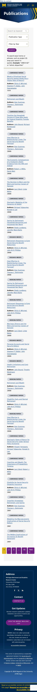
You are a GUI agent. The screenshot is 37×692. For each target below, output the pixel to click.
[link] (12, 5)
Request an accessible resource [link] (22, 687)
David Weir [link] (11, 171)
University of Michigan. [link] (26, 658)
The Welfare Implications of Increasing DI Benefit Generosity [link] (17, 537)
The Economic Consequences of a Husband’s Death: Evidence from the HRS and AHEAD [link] (18, 163)
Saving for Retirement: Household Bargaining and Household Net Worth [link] (17, 223)
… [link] (18, 549)
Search (28, 5)
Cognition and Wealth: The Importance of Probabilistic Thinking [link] (17, 464)
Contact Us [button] (18, 601)
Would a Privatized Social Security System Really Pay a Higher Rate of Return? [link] (17, 78)
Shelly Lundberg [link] (20, 228)
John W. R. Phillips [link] (14, 250)
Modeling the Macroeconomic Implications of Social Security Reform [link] (18, 521)
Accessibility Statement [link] (26, 690)
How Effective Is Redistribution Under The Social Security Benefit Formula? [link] (16, 141)
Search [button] (12, 50)
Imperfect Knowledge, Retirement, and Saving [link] (15, 502)
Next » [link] (31, 550)
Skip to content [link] (5, 1)
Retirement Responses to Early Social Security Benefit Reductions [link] (18, 243)
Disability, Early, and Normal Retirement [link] (17, 400)
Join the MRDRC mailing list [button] (18, 622)
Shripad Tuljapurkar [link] (21, 207)
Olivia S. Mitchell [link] (20, 84)
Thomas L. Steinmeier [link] (15, 105)
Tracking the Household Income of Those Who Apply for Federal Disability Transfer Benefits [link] (18, 118)
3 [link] (13, 549)
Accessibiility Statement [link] (18, 645)
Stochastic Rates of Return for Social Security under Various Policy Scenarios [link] (18, 442)
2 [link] (8, 549)
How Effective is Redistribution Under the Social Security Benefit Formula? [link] (16, 420)
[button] (33, 5)
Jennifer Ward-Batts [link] (14, 230)
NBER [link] (19, 665)
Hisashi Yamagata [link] (21, 447)
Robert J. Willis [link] (19, 169)
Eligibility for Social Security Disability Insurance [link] (17, 483)
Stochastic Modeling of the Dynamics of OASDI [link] (17, 203)
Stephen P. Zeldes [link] (13, 86)
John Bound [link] (18, 124)
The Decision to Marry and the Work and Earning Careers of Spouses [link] (18, 184)
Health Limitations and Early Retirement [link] (17, 366)
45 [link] (24, 549)
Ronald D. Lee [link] (12, 210)
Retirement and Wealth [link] (15, 99)
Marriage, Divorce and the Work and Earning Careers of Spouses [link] (17, 326)
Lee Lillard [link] (18, 189)
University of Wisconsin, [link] (23, 663)
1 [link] (4, 549)
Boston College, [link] (10, 663)
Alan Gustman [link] (19, 102)
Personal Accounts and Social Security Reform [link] (18, 345)
